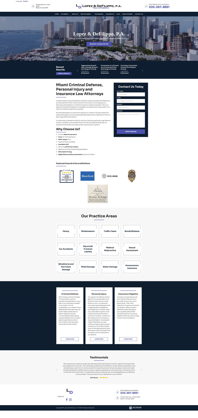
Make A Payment (127, 14)
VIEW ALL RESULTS (64, 73)
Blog (118, 14)
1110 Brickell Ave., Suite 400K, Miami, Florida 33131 (43, 6)
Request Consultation (99, 44)
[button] (142, 69)
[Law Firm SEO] (135, 407)
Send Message (130, 131)
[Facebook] (67, 399)
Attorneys (64, 14)
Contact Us (139, 14)
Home (57, 14)
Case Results (110, 14)
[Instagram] (71, 399)
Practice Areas (86, 14)
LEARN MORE (70, 339)
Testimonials (99, 14)
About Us (75, 14)
